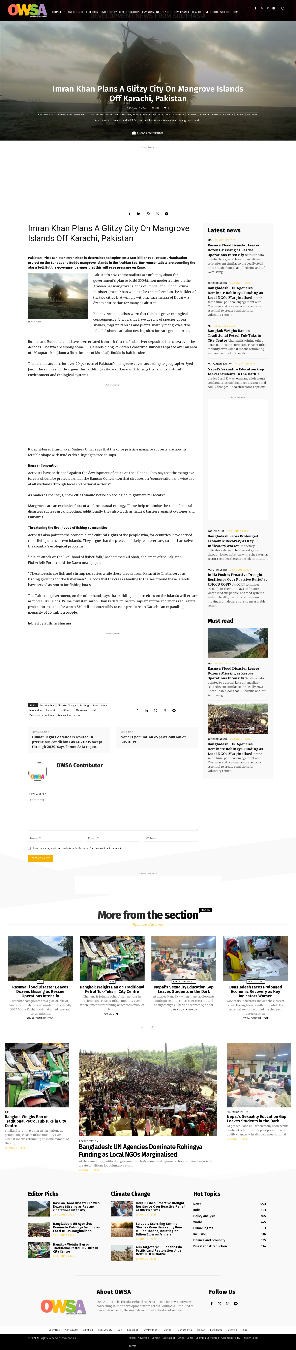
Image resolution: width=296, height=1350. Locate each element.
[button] (282, 8)
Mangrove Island (86, 710)
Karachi (50, 710)
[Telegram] (273, 8)
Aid (210, 240)
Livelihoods (65, 710)
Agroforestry (218, 570)
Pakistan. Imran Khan (41, 715)
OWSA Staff (112, 1013)
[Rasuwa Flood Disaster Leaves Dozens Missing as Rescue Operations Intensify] (238, 643)
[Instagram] (267, 8)
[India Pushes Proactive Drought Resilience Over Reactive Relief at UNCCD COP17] (122, 1209)
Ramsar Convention (69, 715)
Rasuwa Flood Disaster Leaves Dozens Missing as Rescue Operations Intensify (234, 250)
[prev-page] (143, 1027)
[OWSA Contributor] (134, 133)
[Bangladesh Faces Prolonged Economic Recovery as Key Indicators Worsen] (255, 959)
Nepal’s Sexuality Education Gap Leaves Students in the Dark (184, 989)
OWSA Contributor (152, 133)
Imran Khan (35, 710)
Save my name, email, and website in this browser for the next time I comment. (77, 848)
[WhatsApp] (148, 214)
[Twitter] (261, 8)
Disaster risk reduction (103, 114)
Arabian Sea (47, 705)
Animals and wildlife (71, 114)
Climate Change (67, 705)
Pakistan (252, 114)
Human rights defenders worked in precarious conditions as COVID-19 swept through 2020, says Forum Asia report (67, 742)
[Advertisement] (148, 177)
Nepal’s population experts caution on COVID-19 (153, 739)
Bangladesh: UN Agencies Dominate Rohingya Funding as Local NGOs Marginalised (235, 293)
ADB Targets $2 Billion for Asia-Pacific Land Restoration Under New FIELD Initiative (159, 1250)
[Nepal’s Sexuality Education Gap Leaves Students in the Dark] (183, 959)
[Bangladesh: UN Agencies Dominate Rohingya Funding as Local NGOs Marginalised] (238, 719)
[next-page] (152, 1027)
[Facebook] (255, 8)
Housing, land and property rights (210, 114)
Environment (46, 114)
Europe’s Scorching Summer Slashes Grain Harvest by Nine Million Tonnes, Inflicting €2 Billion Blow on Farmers (159, 1229)
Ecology (84, 705)
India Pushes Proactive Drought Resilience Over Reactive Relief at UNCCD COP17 (237, 579)
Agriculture (216, 531)
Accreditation (217, 283)
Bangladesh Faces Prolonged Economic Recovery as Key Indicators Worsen (233, 541)
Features (178, 114)
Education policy (220, 364)
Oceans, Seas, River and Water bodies (146, 114)
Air (210, 326)
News (240, 114)
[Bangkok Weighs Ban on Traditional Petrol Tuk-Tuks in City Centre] (112, 959)
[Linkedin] (139, 214)
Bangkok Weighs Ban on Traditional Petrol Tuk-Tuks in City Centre (234, 335)
